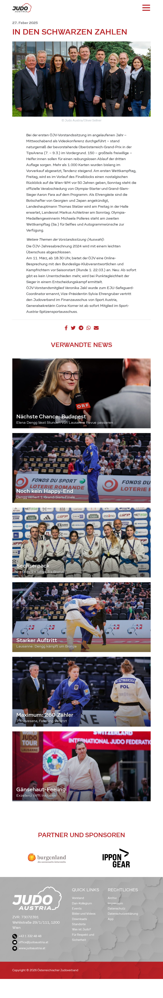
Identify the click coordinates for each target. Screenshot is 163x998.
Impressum (115, 903)
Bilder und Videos (83, 913)
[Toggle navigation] (146, 7)
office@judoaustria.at (33, 942)
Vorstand (78, 898)
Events (77, 908)
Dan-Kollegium (82, 903)
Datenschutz (116, 908)
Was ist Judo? (81, 929)
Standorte (79, 924)
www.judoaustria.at (32, 948)
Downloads (79, 919)
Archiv (112, 898)
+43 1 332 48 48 (30, 936)
